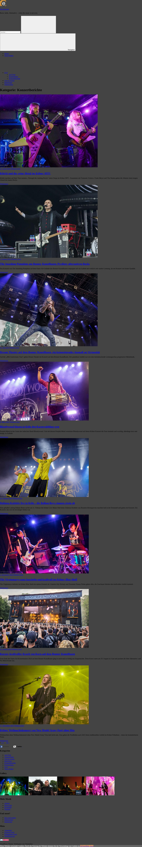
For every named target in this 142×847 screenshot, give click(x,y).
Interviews (8, 761)
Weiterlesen (4, 184)
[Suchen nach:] (10, 32)
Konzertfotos (13, 77)
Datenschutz (8, 84)
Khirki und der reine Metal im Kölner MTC (25, 173)
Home (6, 54)
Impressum (8, 82)
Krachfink (8, 807)
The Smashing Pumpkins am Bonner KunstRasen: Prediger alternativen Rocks (45, 263)
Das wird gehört (10, 818)
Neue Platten (8, 56)
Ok (81, 846)
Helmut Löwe (15, 169)
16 (7, 743)
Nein (84, 846)
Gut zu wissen (9, 81)
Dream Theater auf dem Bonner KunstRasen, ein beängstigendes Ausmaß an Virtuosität (50, 352)
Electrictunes (4, 9)
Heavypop (8, 805)
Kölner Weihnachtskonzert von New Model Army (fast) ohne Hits (37, 730)
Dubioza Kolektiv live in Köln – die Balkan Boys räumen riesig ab (37, 503)
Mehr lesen (89, 846)
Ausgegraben (9, 757)
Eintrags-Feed (9, 832)
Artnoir (7, 803)
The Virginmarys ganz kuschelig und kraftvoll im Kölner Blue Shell (38, 579)
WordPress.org (9, 836)
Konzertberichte (14, 79)
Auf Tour (12, 75)
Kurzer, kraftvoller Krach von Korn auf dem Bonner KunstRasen (37, 654)
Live (6, 73)
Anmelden (8, 830)
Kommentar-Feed (10, 834)
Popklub (7, 809)
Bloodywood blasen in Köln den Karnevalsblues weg (29, 426)
